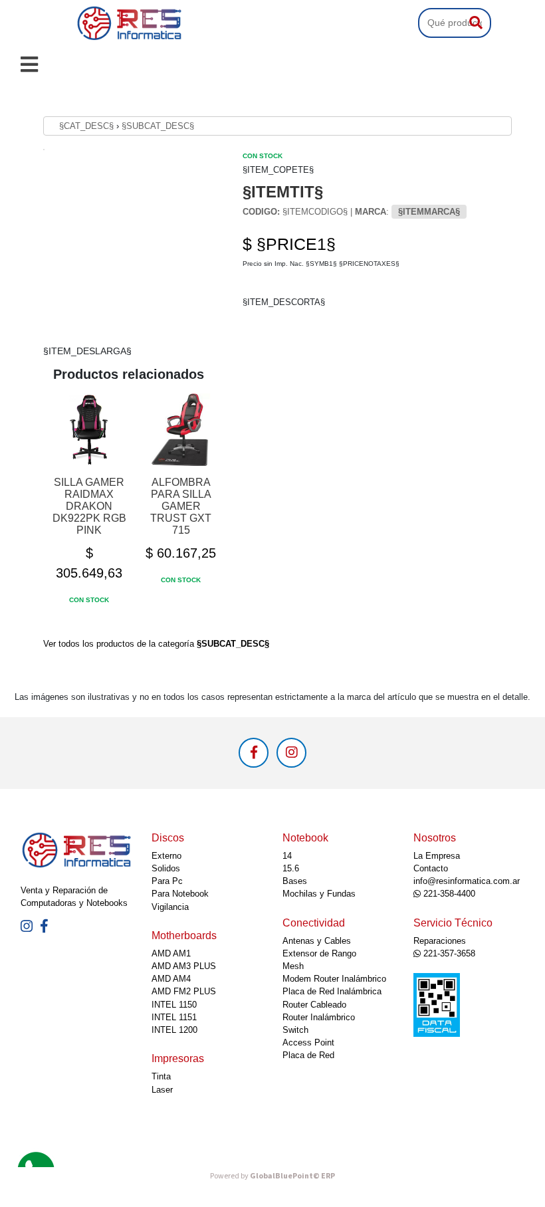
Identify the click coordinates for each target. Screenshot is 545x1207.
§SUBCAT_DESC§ (158, 126)
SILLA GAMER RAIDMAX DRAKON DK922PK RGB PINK (89, 506)
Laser (162, 1090)
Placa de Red (308, 1055)
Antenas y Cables (316, 941)
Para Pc (167, 881)
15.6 (290, 868)
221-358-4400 (448, 894)
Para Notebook (180, 894)
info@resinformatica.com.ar (466, 881)
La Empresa (436, 856)
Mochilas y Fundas (319, 894)
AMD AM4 (171, 979)
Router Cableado (314, 1005)
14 (287, 856)
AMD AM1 (171, 953)
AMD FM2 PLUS (184, 991)
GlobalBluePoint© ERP (272, 1176)
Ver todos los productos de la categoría (156, 644)
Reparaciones (439, 941)
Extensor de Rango (319, 953)
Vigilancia (170, 907)
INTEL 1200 (174, 1030)
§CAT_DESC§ (86, 126)
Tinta (161, 1076)
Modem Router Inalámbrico (334, 979)
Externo (166, 856)
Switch (295, 1030)
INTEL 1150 (174, 1005)
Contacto (430, 868)
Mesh (293, 966)
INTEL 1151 (174, 1017)
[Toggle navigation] (29, 64)
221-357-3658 (448, 953)
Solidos (166, 868)
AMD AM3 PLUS (184, 966)
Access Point (308, 1042)
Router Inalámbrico (318, 1017)
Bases (294, 881)
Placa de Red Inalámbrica (332, 991)
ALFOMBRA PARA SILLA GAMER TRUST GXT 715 (180, 506)
